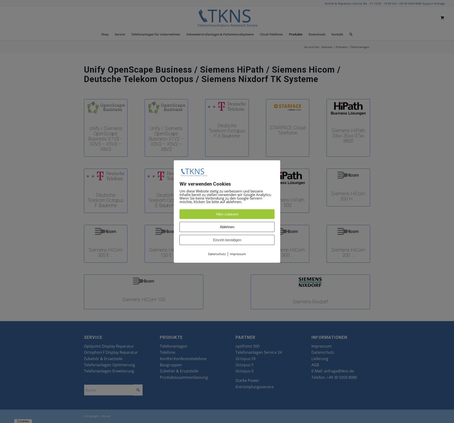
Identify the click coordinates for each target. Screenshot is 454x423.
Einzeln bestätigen (227, 240)
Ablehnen (227, 227)
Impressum (238, 254)
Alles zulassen (227, 214)
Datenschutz (217, 254)
